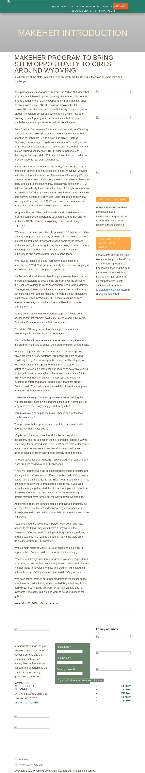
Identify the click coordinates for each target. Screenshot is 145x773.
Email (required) (66, 669)
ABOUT (66, 7)
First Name (64, 646)
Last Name (64, 658)
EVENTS (107, 7)
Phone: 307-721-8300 (26, 702)
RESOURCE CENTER (81, 11)
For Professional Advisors (28, 765)
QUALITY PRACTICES (88, 7)
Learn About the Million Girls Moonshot (109, 243)
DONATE (121, 6)
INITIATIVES (105, 11)
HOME (55, 7)
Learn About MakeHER (112, 199)
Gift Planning (21, 759)
